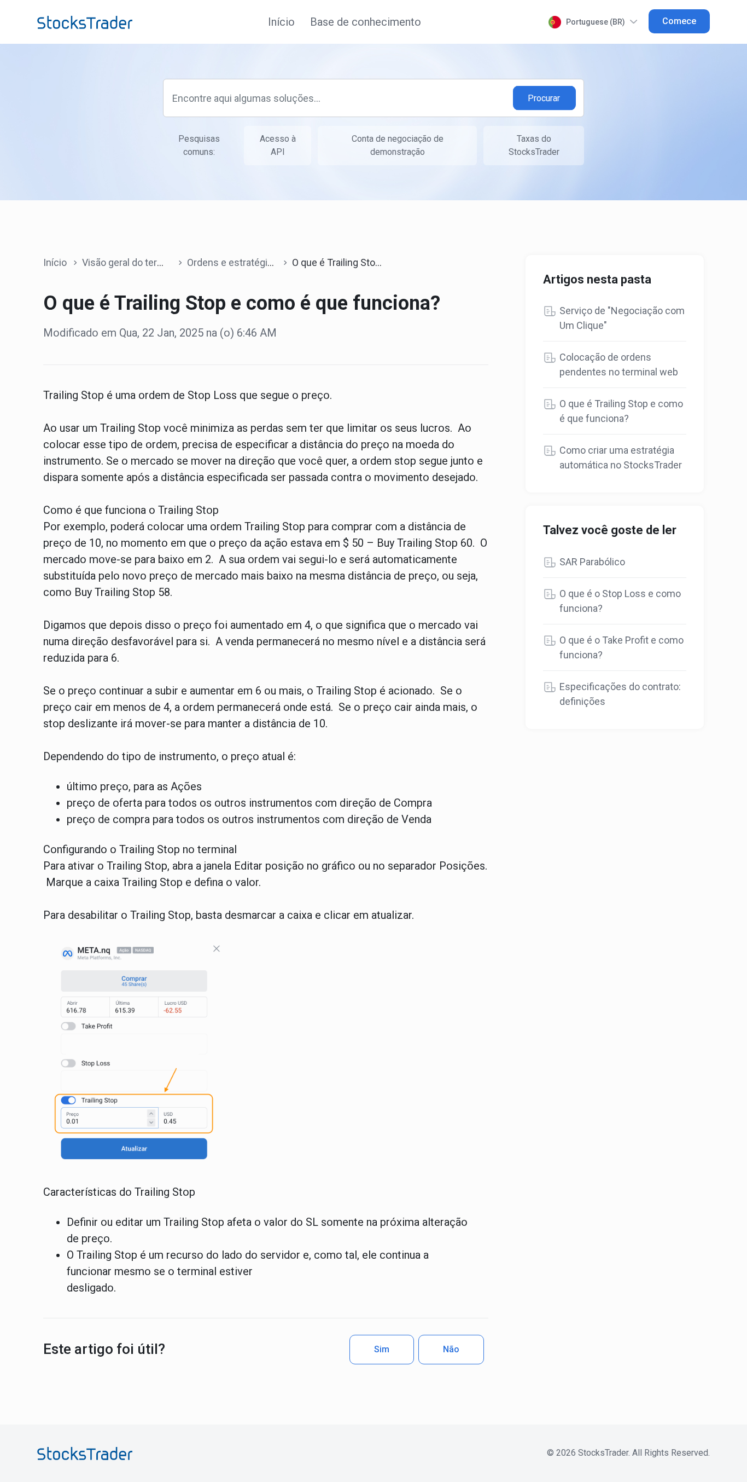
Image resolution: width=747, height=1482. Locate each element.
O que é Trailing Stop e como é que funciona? (621, 411)
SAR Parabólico (592, 562)
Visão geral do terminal (131, 262)
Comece (679, 21)
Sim (381, 1349)
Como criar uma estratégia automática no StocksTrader (620, 457)
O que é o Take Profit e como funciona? (621, 647)
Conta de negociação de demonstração (397, 145)
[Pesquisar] (544, 98)
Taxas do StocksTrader (534, 145)
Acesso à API (278, 145)
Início (281, 21)
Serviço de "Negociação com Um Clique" (622, 318)
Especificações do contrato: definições (620, 694)
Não (451, 1349)
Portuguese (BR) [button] (595, 22)
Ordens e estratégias (232, 262)
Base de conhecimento (365, 21)
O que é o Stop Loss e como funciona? (620, 601)
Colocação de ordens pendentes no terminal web (618, 364)
